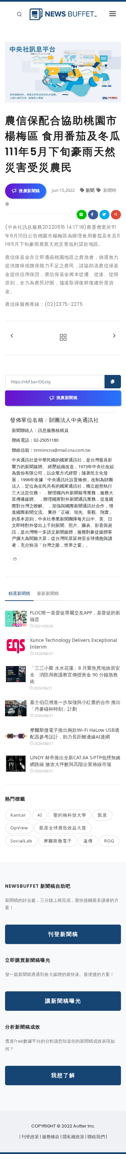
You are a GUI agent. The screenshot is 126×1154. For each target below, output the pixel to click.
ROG (109, 841)
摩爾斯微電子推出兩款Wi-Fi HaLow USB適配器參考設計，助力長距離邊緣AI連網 (74, 733)
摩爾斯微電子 (58, 841)
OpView (19, 828)
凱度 (102, 815)
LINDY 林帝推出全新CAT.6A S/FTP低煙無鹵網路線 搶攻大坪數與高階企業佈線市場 (75, 760)
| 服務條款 (50, 1137)
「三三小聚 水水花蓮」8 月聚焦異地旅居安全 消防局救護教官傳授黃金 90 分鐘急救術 (75, 674)
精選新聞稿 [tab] (19, 593)
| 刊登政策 (29, 1137)
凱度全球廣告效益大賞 (62, 828)
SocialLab (21, 841)
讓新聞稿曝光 (63, 1001)
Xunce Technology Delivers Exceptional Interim (73, 643)
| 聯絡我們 (95, 1137)
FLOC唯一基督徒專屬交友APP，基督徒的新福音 (75, 615)
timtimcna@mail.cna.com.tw (62, 450)
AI (39, 815)
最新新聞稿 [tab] (48, 593)
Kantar (18, 815)
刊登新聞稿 (63, 934)
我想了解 (63, 1075)
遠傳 (88, 841)
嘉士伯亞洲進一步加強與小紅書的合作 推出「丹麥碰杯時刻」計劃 (75, 705)
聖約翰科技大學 (69, 815)
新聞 (90, 190)
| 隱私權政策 (72, 1137)
